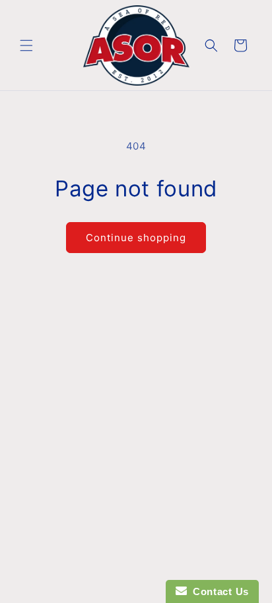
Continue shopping (136, 237)
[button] (26, 45)
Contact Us (218, 591)
